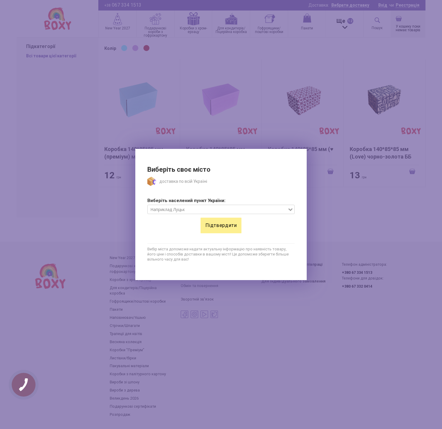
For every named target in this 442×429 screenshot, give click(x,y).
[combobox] (217, 209)
